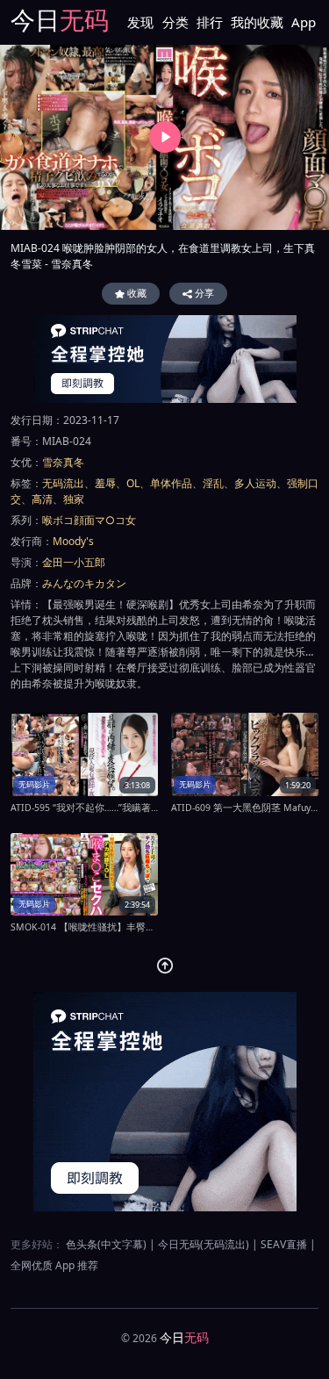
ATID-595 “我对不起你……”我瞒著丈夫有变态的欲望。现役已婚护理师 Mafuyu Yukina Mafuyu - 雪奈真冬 (84, 807)
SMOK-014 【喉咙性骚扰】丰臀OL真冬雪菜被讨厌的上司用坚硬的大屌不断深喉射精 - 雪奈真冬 (84, 927)
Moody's (73, 541)
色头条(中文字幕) (106, 1244)
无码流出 (63, 483)
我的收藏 (257, 22)
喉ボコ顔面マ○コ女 (89, 520)
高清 (42, 499)
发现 (140, 22)
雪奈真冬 (63, 462)
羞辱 (105, 483)
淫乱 (213, 483)
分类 (175, 22)
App (303, 22)
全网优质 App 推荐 (54, 1265)
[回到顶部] (165, 965)
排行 (210, 22)
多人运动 (255, 483)
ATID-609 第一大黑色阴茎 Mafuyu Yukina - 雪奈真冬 (244, 807)
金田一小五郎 (73, 562)
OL (132, 483)
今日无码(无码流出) (203, 1244)
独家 (73, 499)
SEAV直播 (284, 1244)
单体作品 (171, 483)
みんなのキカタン (84, 583)
